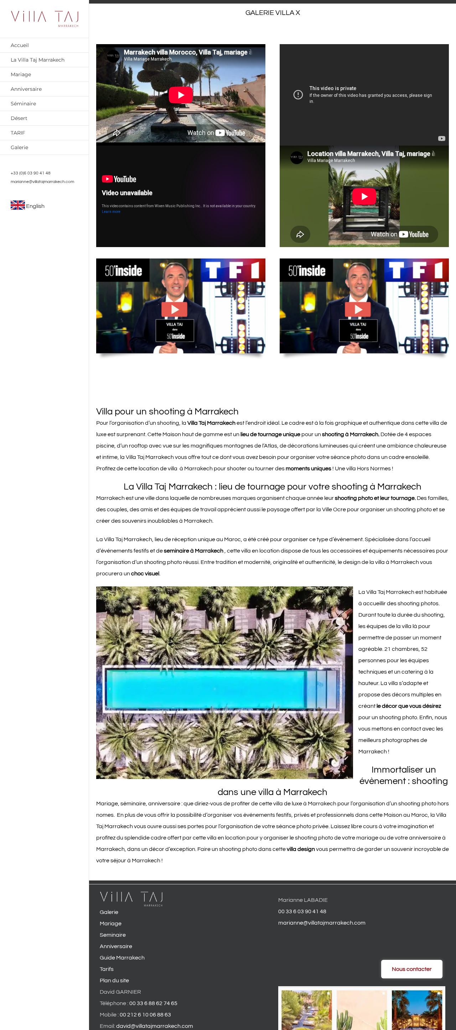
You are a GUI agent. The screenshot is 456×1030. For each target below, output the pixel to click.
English (35, 206)
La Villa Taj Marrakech (124, 539)
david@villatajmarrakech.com (154, 1026)
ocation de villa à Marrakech (176, 468)
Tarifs (107, 969)
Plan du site (114, 980)
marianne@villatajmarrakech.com (42, 181)
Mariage (107, 803)
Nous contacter (412, 969)
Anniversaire (116, 946)
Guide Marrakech (122, 958)
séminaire (133, 803)
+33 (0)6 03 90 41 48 (31, 173)
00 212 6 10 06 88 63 (145, 1015)
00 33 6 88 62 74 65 (153, 1003)
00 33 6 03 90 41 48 (302, 911)
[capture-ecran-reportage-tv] (180, 261)
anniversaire (164, 803)
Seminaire (113, 935)
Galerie (109, 912)
